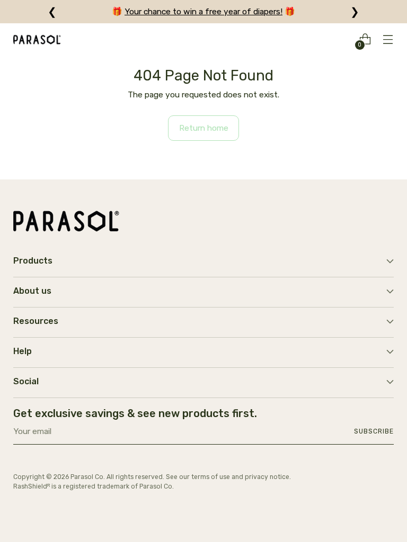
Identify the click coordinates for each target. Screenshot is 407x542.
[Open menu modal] (388, 39)
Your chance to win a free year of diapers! (203, 11)
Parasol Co (86, 477)
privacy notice (267, 477)
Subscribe (373, 431)
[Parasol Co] (37, 39)
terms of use (210, 477)
